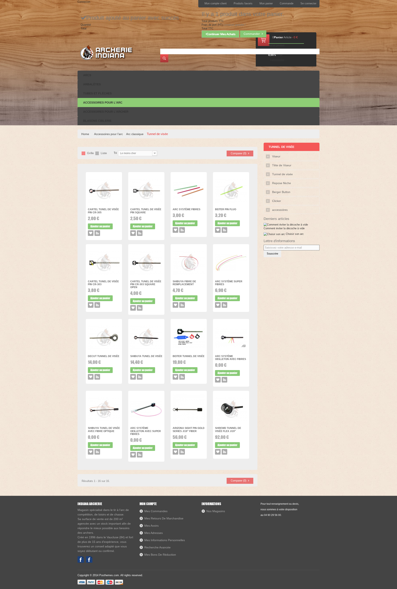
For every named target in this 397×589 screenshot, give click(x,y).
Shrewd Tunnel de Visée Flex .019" (228, 429)
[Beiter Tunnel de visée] (189, 338)
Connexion (84, 1)
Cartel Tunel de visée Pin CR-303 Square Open (145, 284)
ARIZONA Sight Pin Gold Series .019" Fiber (188, 429)
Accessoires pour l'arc (108, 134)
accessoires (280, 209)
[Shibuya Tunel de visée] (146, 338)
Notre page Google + (89, 559)
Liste (104, 153)
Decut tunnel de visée (103, 356)
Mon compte (148, 504)
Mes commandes (155, 511)
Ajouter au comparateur (97, 233)
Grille (90, 153)
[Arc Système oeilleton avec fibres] (231, 338)
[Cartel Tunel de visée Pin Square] (146, 191)
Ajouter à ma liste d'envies (90, 233)
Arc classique (134, 134)
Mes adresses (153, 533)
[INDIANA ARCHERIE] (106, 52)
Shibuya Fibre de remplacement (184, 283)
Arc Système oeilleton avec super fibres (145, 431)
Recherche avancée (157, 547)
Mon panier (266, 3)
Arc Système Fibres (186, 209)
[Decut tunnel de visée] (104, 338)
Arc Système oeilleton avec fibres (230, 358)
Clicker (276, 201)
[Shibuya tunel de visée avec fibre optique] (104, 409)
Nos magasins (215, 511)
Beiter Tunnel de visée (188, 356)
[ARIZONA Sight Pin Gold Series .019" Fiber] (189, 409)
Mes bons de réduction (160, 554)
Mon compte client (215, 3)
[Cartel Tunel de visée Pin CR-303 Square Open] (146, 263)
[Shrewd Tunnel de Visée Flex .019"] (231, 409)
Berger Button (281, 192)
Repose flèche (281, 183)
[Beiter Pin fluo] (231, 191)
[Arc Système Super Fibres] (231, 263)
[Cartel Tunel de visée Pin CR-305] (104, 191)
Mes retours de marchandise (163, 518)
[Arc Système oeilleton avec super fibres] (146, 409)
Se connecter (308, 3)
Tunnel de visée (282, 174)
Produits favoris (243, 3)
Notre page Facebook (81, 559)
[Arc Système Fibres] (189, 191)
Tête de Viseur (281, 165)
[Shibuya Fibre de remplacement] (189, 263)
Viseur (276, 156)
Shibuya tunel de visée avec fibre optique (104, 429)
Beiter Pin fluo (225, 209)
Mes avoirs (151, 525)
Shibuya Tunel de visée (146, 356)
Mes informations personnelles (164, 540)
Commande (286, 3)
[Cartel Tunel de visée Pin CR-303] (104, 263)
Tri (115, 152)
